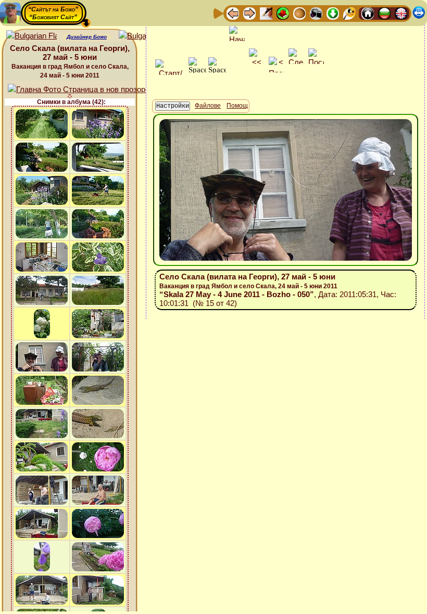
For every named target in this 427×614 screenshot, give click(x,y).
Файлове (208, 105)
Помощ (237, 105)
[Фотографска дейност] (316, 12)
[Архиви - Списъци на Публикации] (266, 12)
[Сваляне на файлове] (332, 12)
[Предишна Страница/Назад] (233, 12)
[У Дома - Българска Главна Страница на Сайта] (384, 12)
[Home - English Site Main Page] (401, 12)
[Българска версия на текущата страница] (144, 36)
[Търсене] (349, 12)
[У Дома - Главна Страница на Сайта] (367, 12)
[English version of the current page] (31, 36)
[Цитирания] (283, 12)
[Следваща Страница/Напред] (249, 12)
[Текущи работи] (299, 12)
